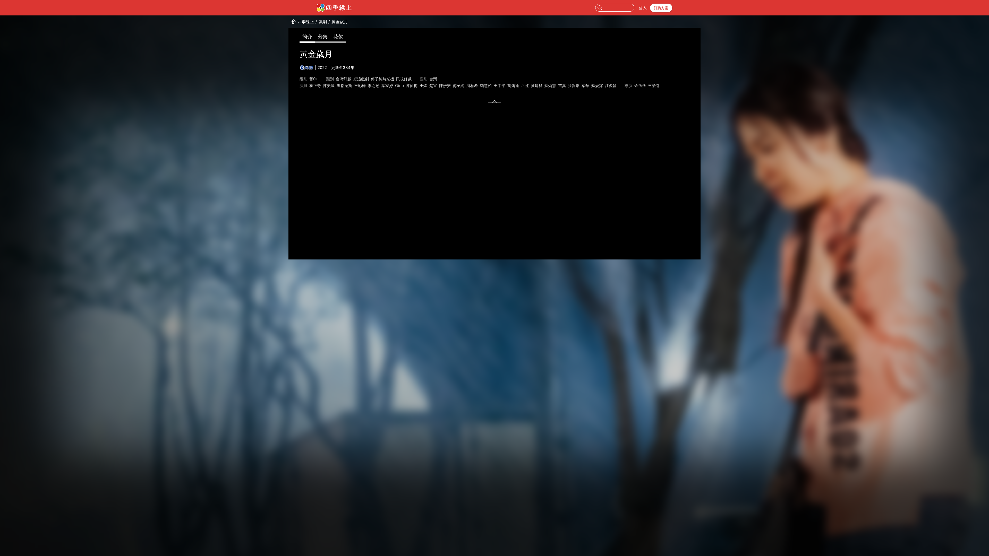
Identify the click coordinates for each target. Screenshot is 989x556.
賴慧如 (486, 85)
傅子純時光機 (382, 78)
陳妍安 (445, 85)
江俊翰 (611, 85)
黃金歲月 (339, 21)
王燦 (423, 85)
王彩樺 (360, 85)
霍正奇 (315, 85)
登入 (642, 7)
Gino (399, 85)
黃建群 (536, 85)
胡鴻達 (513, 85)
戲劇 (323, 21)
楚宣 (433, 85)
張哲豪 (573, 85)
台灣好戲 (343, 78)
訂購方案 (661, 8)
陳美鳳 (329, 85)
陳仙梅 (411, 85)
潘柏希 (472, 85)
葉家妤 (387, 85)
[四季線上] (334, 8)
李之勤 (373, 85)
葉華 (585, 85)
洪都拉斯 (344, 85)
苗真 (562, 85)
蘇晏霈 (597, 85)
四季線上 (305, 21)
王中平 (499, 85)
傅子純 (458, 85)
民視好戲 (404, 78)
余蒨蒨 (640, 85)
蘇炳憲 (550, 85)
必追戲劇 (361, 78)
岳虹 (525, 85)
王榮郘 (654, 85)
